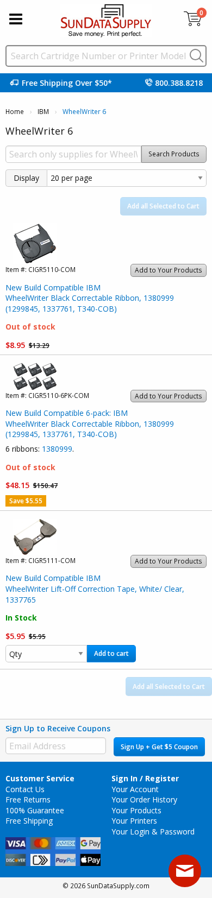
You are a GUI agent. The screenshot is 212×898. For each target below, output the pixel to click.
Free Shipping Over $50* (67, 83)
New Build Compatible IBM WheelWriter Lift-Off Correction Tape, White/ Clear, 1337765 (94, 588)
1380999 (57, 449)
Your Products (136, 810)
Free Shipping (29, 820)
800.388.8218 (179, 83)
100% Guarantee (34, 810)
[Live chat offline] (185, 871)
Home (14, 111)
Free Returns (28, 799)
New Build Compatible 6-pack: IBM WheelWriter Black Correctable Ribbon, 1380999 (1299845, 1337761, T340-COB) (89, 423)
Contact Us (25, 789)
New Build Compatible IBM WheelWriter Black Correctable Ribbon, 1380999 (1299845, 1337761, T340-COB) (89, 298)
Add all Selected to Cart (163, 206)
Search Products (173, 154)
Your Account (135, 789)
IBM (43, 111)
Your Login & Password (153, 831)
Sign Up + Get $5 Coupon (159, 746)
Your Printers (134, 820)
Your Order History (144, 799)
